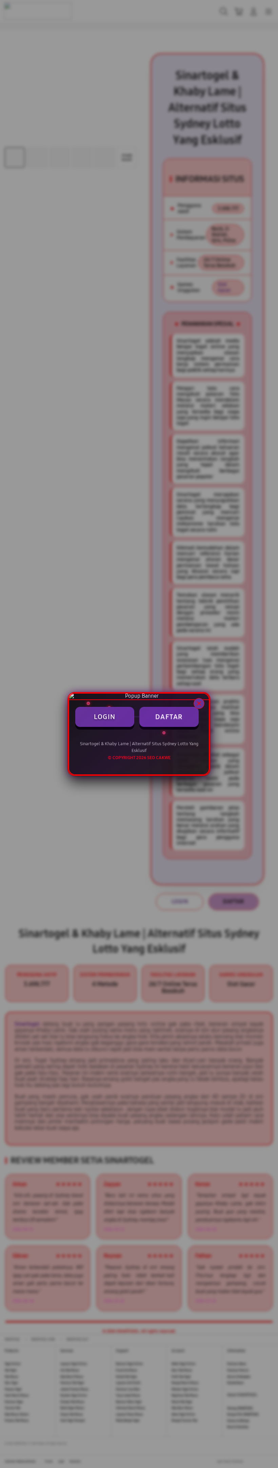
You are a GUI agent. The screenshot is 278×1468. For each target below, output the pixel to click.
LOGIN (105, 717)
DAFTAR (169, 717)
